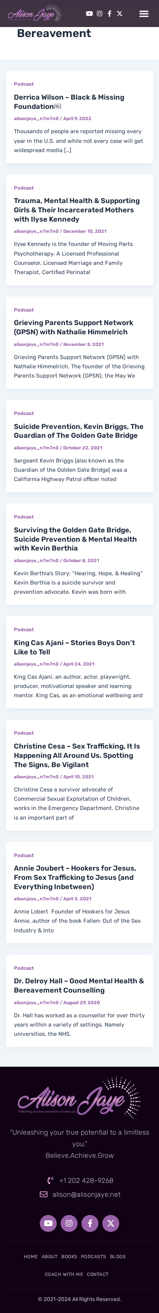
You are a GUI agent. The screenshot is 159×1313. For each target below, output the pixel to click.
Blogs (118, 1256)
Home (31, 1256)
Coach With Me (64, 1274)
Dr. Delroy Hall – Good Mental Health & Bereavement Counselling (79, 985)
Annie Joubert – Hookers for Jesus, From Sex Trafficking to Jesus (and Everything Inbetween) (75, 877)
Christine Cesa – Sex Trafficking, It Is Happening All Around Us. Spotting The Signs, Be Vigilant (77, 755)
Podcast (24, 84)
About (50, 1256)
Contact (98, 1274)
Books (69, 1256)
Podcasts (93, 1256)
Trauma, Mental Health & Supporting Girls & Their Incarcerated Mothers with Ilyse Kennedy (77, 210)
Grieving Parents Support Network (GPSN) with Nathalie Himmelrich (73, 327)
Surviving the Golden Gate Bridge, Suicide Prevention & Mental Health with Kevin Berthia (75, 539)
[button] (143, 13)
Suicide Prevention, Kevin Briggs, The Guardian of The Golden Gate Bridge (79, 431)
